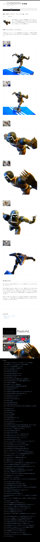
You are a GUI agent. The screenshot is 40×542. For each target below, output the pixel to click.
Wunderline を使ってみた (11, 423)
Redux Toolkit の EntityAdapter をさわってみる (14, 373)
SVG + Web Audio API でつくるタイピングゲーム (14, 421)
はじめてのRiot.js (10, 412)
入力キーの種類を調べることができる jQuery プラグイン (16, 502)
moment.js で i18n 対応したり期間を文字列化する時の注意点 (17, 386)
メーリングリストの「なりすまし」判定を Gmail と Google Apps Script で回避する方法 (21, 473)
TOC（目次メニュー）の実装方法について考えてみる (16, 428)
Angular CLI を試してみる (11, 410)
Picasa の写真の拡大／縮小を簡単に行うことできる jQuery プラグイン (18, 464)
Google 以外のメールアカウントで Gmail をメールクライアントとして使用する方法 (20, 525)
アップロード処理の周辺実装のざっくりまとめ (15, 366)
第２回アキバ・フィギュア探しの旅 (13, 491)
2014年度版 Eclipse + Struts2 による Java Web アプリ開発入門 (16, 485)
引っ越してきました (10, 536)
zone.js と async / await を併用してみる (13, 398)
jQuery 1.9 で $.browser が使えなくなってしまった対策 (16, 532)
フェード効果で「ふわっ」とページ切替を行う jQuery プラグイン (18, 450)
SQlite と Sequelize (10, 400)
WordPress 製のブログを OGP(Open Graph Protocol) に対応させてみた (18, 448)
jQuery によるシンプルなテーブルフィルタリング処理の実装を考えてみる (19, 534)
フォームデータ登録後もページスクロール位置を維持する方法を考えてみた (19, 518)
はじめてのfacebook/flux (11, 414)
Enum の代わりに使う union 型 (12, 371)
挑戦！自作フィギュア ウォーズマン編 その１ (15, 475)
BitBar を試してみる (10, 408)
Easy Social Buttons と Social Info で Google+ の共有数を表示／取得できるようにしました (21, 466)
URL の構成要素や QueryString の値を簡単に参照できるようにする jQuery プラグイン (20, 504)
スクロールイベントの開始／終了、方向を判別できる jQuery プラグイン (19, 506)
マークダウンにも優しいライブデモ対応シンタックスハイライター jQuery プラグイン (21, 441)
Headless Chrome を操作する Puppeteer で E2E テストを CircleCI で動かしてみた (19, 391)
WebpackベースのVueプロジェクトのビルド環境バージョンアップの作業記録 (19, 362)
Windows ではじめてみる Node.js (12, 432)
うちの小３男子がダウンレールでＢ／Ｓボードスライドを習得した (18, 444)
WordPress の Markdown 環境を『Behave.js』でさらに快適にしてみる (18, 523)
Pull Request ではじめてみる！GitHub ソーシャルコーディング (17, 437)
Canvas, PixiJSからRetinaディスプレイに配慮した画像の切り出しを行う (18, 380)
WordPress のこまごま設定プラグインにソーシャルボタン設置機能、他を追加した (20, 527)
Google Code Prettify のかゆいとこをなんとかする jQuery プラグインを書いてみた (20, 521)
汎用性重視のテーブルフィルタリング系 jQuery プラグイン (16, 530)
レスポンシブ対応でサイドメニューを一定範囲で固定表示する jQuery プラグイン (20, 453)
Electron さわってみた (10, 419)
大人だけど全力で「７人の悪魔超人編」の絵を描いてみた (16, 457)
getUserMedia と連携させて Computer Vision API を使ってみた (17, 393)
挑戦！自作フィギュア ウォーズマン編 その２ (16, 14)
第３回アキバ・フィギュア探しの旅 (13, 477)
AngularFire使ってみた (10, 389)
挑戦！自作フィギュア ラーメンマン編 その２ (15, 459)
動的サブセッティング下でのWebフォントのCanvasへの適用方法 (17, 364)
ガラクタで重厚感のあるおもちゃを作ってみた (15, 511)
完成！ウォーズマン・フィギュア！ (10, 316)
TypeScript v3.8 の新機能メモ (11, 382)
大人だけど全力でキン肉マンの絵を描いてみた (15, 493)
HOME (11, 8)
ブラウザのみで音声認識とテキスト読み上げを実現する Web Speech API (18, 426)
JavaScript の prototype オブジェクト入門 (13, 439)
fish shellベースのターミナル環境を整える (14, 384)
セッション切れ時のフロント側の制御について (15, 368)
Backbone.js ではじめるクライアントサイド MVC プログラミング (17, 435)
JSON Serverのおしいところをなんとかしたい (14, 395)
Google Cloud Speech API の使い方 (12, 404)
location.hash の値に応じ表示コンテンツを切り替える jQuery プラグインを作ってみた (21, 516)
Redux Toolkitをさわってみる (11, 377)
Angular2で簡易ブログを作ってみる (13, 417)
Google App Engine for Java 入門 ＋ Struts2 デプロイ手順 (16, 483)
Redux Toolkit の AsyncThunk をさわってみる (14, 375)
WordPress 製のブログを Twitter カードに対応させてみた (16, 446)
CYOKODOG (14, 3)
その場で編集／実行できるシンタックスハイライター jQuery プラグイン (19, 508)
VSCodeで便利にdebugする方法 (12, 402)
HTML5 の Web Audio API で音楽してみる (13, 430)
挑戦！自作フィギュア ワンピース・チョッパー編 (15, 455)
